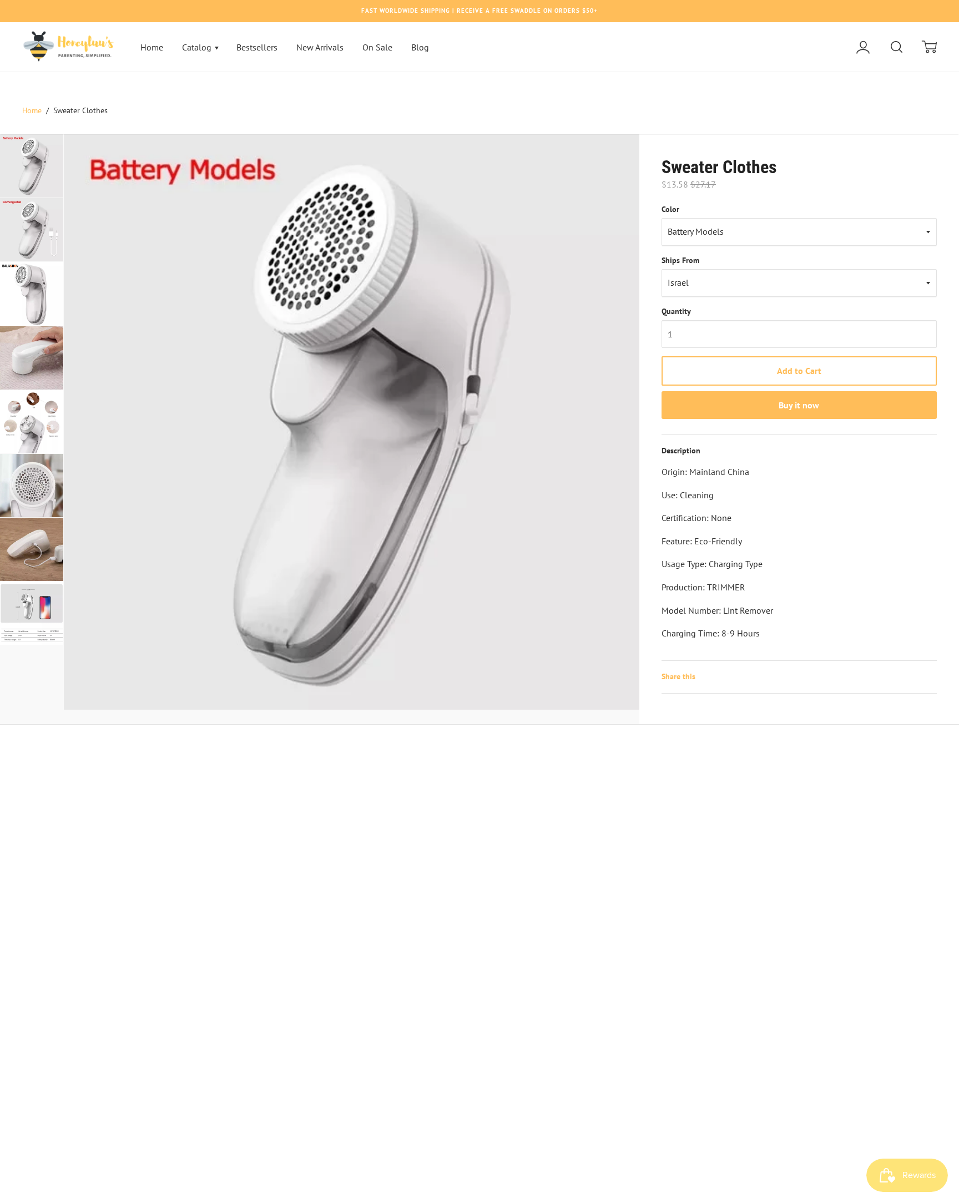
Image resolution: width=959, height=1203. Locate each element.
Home (151, 47)
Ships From (680, 260)
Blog (420, 47)
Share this (678, 676)
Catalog (198, 47)
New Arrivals (320, 47)
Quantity (676, 311)
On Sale (377, 47)
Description (681, 451)
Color (670, 209)
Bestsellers (256, 47)
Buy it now (799, 405)
